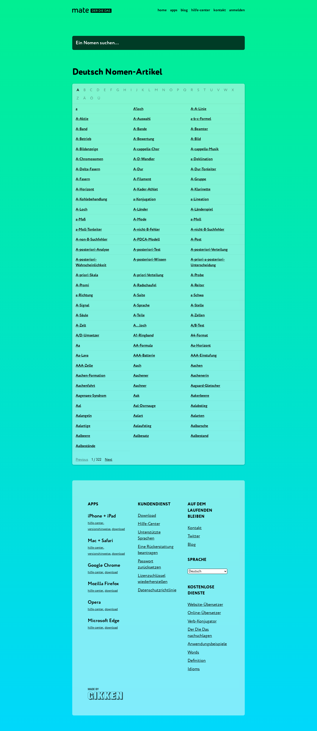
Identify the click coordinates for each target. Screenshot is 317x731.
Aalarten (197, 415)
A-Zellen (198, 315)
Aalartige (83, 426)
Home (162, 10)
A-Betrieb (83, 139)
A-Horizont (85, 189)
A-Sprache (141, 305)
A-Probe (197, 275)
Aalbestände (85, 446)
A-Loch (81, 209)
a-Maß (81, 219)
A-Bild (196, 139)
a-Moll (196, 219)
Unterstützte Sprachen (149, 535)
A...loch (139, 325)
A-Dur (138, 169)
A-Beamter (199, 129)
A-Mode (139, 219)
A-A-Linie (198, 109)
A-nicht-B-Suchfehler (207, 229)
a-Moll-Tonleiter (89, 229)
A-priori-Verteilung (148, 275)
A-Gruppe (198, 179)
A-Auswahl (142, 118)
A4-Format (199, 335)
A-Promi (82, 285)
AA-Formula (143, 345)
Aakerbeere (200, 395)
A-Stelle (197, 305)
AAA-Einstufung (204, 355)
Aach (137, 365)
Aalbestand (199, 435)
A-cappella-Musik (205, 149)
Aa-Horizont (201, 345)
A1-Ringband (143, 335)
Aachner (139, 385)
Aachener (140, 375)
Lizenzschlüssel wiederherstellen (153, 578)
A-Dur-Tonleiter (203, 169)
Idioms (194, 669)
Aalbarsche (199, 426)
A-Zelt (81, 325)
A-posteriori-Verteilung (209, 249)
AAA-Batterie (144, 355)
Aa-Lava (82, 355)
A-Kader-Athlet (145, 189)
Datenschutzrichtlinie (157, 590)
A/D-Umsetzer (87, 335)
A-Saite (139, 295)
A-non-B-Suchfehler (91, 239)
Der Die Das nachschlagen (200, 632)
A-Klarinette (200, 189)
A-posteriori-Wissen (149, 259)
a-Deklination (202, 159)
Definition (197, 660)
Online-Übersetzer (204, 612)
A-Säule (82, 315)
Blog (184, 10)
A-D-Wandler (144, 159)
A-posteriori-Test (146, 249)
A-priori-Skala (87, 275)
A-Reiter (197, 285)
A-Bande (140, 129)
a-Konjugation (144, 199)
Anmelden (237, 10)
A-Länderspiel (202, 209)
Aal (78, 405)
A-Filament (142, 179)
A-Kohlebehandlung (91, 199)
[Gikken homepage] (105, 694)
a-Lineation (200, 199)
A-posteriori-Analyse (92, 249)
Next (108, 459)
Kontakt (219, 10)
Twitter (194, 536)
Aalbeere (83, 435)
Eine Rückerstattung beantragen (156, 550)
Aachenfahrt (85, 385)
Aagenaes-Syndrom (91, 395)
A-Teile (139, 315)
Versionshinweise (99, 529)
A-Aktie (82, 118)
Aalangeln (84, 415)
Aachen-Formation (90, 375)
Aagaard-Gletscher (205, 385)
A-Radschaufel (144, 285)
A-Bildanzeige (87, 149)
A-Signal (82, 305)
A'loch (138, 109)
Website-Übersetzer (205, 604)
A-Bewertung (143, 139)
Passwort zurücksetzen (149, 564)
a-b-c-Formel (201, 118)
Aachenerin (200, 375)
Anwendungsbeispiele (207, 644)
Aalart (138, 415)
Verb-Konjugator (202, 621)
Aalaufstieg (142, 426)
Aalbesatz (141, 435)
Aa (78, 345)
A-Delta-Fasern (88, 169)
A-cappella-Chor (146, 149)
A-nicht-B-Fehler (146, 229)
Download (118, 529)
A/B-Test (197, 325)
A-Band (81, 129)
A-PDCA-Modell (146, 239)
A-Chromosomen (89, 159)
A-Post (196, 239)
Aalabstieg (199, 405)
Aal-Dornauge (144, 405)
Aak (136, 395)
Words (193, 652)
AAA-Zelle (84, 365)
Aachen (196, 365)
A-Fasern (83, 179)
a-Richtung (84, 295)
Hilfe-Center (200, 10)
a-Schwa (197, 295)
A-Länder (140, 209)
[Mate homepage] (91, 10)
